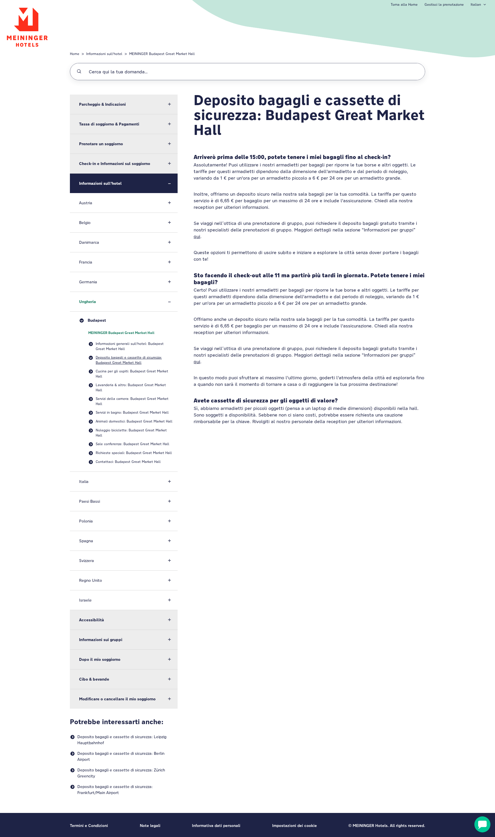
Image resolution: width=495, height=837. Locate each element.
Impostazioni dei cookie (294, 825)
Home (74, 54)
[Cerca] (79, 71)
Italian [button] (476, 4)
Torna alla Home (404, 4)
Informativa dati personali (216, 825)
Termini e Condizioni (89, 825)
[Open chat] (482, 824)
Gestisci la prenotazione (444, 4)
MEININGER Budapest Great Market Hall (162, 54)
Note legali (150, 825)
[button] (124, 104)
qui (197, 236)
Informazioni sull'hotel (104, 54)
